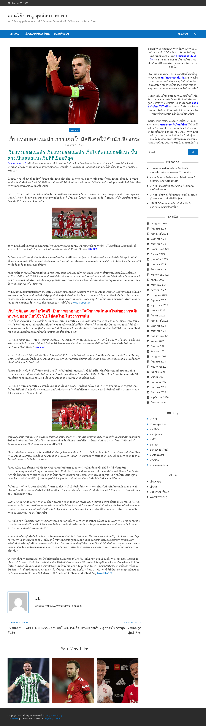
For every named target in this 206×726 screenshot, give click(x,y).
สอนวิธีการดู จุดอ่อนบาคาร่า (37, 16)
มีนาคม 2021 (158, 377)
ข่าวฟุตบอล (156, 434)
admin (39, 599)
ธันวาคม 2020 (158, 392)
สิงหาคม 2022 (158, 290)
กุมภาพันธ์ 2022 (159, 320)
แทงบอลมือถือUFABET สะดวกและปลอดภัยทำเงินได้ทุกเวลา (73, 691)
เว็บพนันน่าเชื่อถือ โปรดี (37, 33)
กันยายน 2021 (158, 346)
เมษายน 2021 (158, 371)
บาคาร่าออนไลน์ (159, 449)
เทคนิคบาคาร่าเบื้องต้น (172, 77)
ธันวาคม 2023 (158, 244)
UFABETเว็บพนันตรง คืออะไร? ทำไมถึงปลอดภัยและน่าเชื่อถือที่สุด (170, 205)
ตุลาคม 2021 (157, 341)
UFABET (154, 419)
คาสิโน (153, 439)
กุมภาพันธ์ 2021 (159, 382)
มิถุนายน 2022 (158, 300)
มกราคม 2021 (158, 387)
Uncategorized (158, 424)
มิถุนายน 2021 (158, 361)
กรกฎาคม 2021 (159, 356)
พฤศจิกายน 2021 (160, 336)
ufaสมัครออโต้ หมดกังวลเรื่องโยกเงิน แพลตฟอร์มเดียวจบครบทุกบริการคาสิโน (171, 170)
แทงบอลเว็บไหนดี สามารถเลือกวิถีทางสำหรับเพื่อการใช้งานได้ (117, 691)
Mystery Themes (53, 718)
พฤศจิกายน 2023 (160, 249)
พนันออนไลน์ (157, 454)
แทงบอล (74, 130)
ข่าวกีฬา (154, 429)
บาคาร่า (154, 444)
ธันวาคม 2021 (158, 331)
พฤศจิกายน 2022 (160, 274)
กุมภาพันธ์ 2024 (159, 233)
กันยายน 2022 (158, 285)
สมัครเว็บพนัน (61, 33)
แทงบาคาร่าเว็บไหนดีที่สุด (173, 124)
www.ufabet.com (82, 302)
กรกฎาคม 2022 (159, 295)
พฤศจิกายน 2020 (160, 397)
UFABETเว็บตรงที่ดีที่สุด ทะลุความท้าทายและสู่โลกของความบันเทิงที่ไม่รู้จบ (174, 196)
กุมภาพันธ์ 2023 (159, 259)
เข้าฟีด (153, 486)
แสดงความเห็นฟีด (159, 491)
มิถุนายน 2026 (158, 228)
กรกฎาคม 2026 (159, 223)
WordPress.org (158, 497)
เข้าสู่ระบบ (155, 481)
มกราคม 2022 (158, 325)
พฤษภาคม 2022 (159, 305)
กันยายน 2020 (158, 402)
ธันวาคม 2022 (158, 269)
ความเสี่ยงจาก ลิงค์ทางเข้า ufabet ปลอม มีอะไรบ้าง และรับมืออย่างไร (172, 179)
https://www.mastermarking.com (63, 605)
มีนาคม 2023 (158, 254)
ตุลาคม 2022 (157, 279)
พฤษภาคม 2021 (159, 366)
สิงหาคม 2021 (158, 351)
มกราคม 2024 (158, 238)
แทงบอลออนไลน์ (159, 465)
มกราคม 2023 (158, 264)
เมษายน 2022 (158, 310)
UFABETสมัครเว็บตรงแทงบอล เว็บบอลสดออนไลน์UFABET (172, 187)
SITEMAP (15, 33)
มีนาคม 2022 (158, 315)
